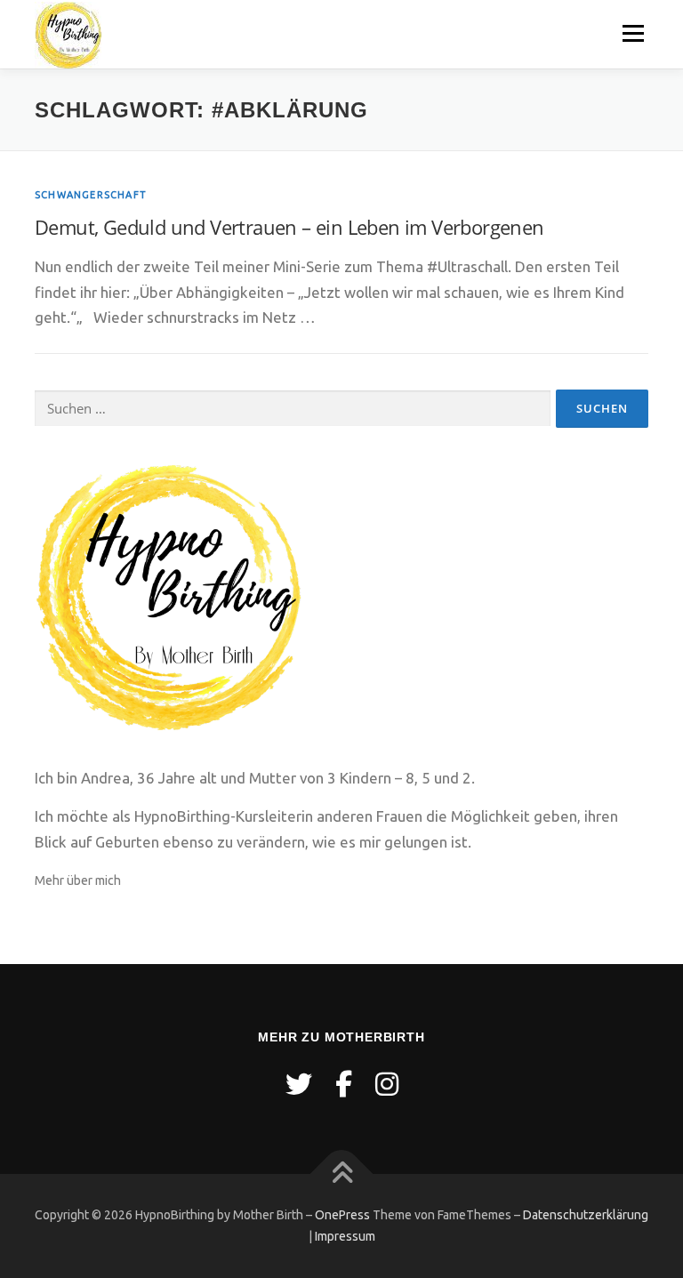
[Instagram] (386, 1084)
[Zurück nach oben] (342, 1174)
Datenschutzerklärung (585, 1215)
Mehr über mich (78, 880)
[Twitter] (298, 1084)
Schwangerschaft (91, 194)
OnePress (342, 1215)
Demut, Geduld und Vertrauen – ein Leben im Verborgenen (289, 226)
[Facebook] (343, 1084)
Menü (632, 33)
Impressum (345, 1236)
